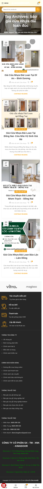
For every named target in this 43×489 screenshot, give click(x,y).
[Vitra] (12, 286)
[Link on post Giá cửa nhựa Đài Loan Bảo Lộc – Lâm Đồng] (21, 235)
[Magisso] (31, 286)
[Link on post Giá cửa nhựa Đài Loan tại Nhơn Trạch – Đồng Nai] (21, 176)
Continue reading (21, 94)
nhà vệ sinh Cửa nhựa (19, 82)
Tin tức (23, 71)
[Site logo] (20, 3)
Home (20, 30)
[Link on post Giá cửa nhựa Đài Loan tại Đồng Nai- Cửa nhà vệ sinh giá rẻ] (21, 114)
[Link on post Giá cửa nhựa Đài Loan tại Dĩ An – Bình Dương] (21, 55)
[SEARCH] (37, 9)
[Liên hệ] (3, 485)
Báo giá (18, 71)
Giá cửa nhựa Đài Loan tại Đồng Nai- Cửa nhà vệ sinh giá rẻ (21, 136)
